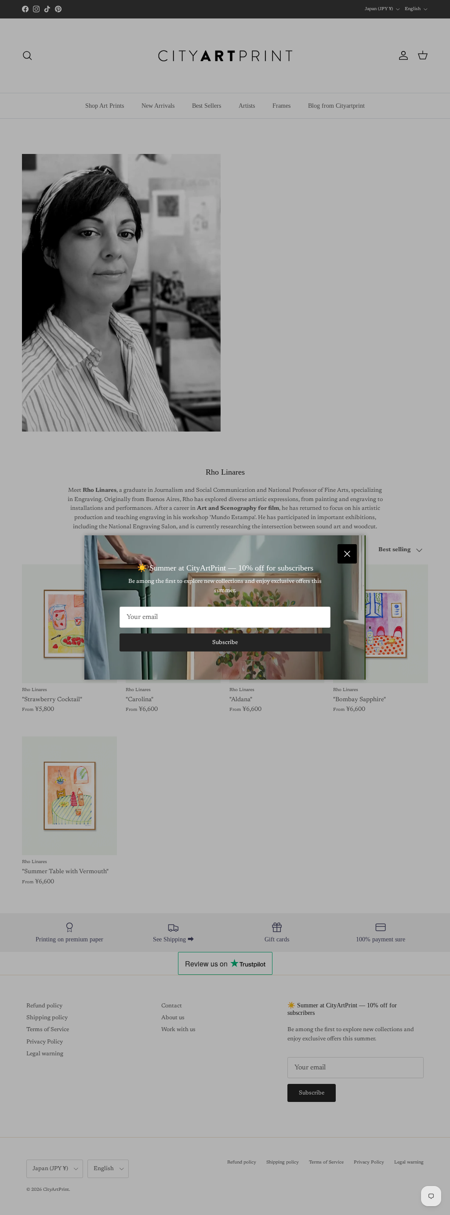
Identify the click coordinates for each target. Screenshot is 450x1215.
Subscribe (225, 642)
